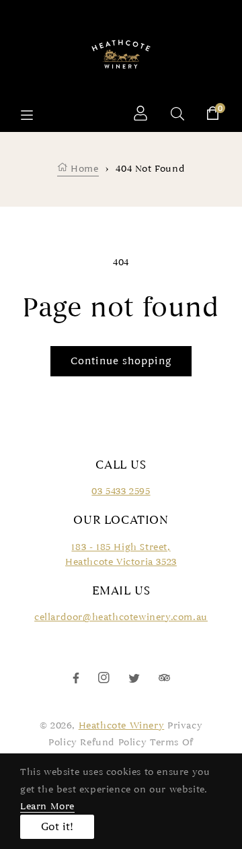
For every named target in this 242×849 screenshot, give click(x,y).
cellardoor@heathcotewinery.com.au (121, 617)
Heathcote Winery (122, 725)
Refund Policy (113, 742)
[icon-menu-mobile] (27, 115)
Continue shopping (121, 361)
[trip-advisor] (164, 677)
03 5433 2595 (120, 491)
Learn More (47, 806)
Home (83, 168)
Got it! (57, 827)
